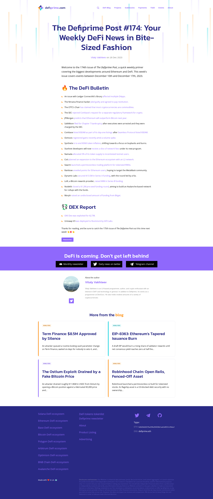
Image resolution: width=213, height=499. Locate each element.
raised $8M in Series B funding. (109, 181)
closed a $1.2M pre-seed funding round (90, 186)
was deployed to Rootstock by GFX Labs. (94, 221)
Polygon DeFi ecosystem (52, 441)
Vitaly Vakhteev (98, 57)
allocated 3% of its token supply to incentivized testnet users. (101, 154)
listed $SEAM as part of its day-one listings (93, 132)
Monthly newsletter (73, 264)
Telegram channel (145, 264)
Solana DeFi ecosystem (51, 414)
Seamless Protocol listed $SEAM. (133, 132)
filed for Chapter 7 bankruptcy (88, 123)
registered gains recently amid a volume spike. (94, 137)
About (82, 425)
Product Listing (87, 432)
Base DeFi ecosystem (50, 427)
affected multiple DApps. (114, 96)
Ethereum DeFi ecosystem (53, 420)
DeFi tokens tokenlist (91, 414)
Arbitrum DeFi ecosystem (52, 448)
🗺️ (56, 480)
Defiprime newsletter (91, 418)
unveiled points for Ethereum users (89, 170)
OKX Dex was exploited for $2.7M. (79, 215)
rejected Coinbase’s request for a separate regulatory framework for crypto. (107, 112)
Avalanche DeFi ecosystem (53, 469)
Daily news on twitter (110, 264)
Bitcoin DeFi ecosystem (51, 434)
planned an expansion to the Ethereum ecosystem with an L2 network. (101, 159)
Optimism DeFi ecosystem (53, 455)
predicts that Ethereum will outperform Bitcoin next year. (100, 118)
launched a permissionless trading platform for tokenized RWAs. (101, 165)
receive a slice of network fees (105, 148)
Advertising (85, 439)
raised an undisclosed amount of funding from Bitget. (96, 195)
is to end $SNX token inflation (87, 143)
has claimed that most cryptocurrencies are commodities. (107, 107)
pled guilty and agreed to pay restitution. (109, 101)
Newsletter (67, 239)
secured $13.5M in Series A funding (94, 175)
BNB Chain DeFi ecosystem (53, 462)
